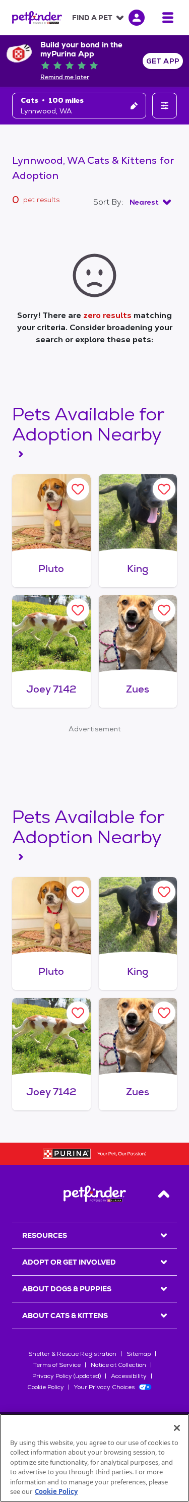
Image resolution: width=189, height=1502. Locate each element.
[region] (94, 1458)
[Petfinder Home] (37, 17)
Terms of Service (57, 1365)
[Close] (177, 1428)
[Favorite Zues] (164, 610)
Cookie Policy (45, 1387)
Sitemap (139, 1354)
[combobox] (150, 202)
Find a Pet (92, 17)
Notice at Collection (118, 1365)
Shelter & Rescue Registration (72, 1354)
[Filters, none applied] (164, 105)
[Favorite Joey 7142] (78, 610)
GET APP (163, 61)
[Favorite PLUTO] (78, 489)
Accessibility (129, 1376)
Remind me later (64, 77)
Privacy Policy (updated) (66, 1376)
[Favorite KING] (164, 489)
